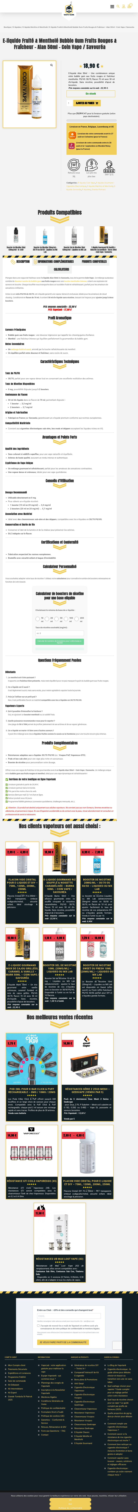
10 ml (42, 619)
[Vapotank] (69, 8)
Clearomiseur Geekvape (85, 1424)
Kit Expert (12, 1392)
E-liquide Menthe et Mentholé (35, 27)
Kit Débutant (13, 1385)
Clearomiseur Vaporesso (85, 1409)
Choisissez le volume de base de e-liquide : (55, 610)
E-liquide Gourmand (83, 1443)
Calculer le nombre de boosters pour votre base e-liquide (59, 642)
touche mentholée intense (75, 281)
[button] (51, 65)
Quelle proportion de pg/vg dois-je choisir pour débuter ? (120, 1416)
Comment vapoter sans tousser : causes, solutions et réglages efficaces (120, 1461)
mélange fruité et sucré (21, 349)
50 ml (61, 619)
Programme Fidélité (17, 1377)
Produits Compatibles (94, 262)
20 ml (51, 619)
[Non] (134, 1502)
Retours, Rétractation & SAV (53, 1427)
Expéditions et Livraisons (19, 1373)
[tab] (21, 262)
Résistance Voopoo (83, 1420)
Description (23, 262)
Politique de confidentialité (53, 1408)
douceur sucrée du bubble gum (28, 281)
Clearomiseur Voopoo (84, 1416)
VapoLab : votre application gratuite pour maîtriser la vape (53, 1368)
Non (70, 1504)
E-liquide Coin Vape (86, 183)
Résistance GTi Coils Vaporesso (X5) (32, 1181)
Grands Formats (99, 189)
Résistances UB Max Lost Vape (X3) (59, 1258)
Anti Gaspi (79, 1383)
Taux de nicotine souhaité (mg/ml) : (51, 627)
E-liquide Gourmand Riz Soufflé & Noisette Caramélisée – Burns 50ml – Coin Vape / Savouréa (60, 886)
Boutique (7, 27)
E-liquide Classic (81, 1432)
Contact (44, 1435)
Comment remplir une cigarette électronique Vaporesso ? (117, 1426)
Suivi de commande (17, 1381)
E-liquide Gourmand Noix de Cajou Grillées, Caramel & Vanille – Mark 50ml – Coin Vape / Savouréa (22, 971)
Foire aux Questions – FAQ (53, 1431)
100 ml (71, 619)
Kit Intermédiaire (15, 1389)
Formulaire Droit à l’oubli (52, 1412)
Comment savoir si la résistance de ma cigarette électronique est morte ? (120, 1437)
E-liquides (17, 27)
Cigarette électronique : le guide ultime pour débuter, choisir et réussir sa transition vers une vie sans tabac (120, 1375)
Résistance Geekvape (84, 1428)
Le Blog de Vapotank (117, 1365)
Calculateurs (61, 269)
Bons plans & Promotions (85, 1379)
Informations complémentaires (56, 262)
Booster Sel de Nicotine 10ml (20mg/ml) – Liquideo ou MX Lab (59, 968)
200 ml (82, 619)
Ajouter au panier (85, 103)
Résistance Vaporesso (84, 1413)
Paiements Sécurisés (17, 1369)
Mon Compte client (16, 1365)
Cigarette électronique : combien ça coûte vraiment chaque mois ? (120, 1471)
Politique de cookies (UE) (52, 1416)
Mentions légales (49, 1397)
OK (70, 1500)
